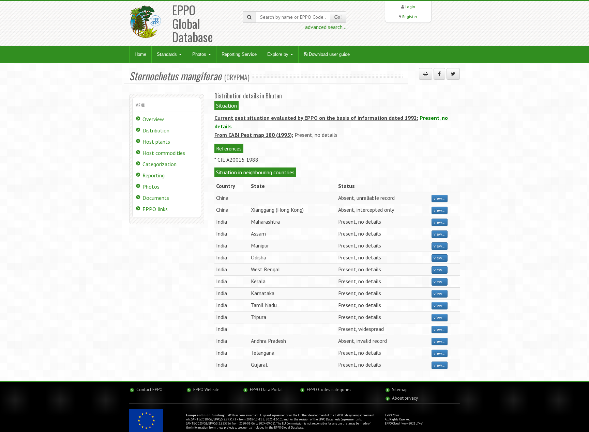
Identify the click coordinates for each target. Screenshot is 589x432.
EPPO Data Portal (266, 390)
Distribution (155, 130)
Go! (338, 17)
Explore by (278, 54)
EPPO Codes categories (329, 390)
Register (409, 16)
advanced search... (325, 26)
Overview (153, 119)
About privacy (405, 398)
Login (410, 6)
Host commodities (163, 152)
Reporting (153, 175)
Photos (200, 54)
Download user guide (328, 54)
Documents (155, 197)
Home (140, 54)
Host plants (156, 141)
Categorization (159, 164)
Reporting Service (239, 54)
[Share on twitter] (453, 74)
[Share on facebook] (439, 74)
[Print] (425, 74)
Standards (167, 54)
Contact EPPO (149, 390)
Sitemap (400, 390)
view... (439, 198)
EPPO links (155, 209)
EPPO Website (206, 390)
